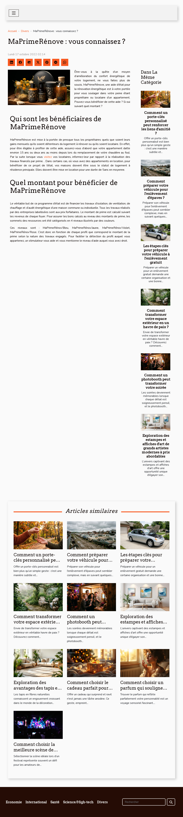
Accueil (12, 31)
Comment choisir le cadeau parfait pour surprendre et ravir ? (88, 688)
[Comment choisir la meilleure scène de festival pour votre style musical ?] (38, 725)
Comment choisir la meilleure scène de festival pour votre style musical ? (34, 752)
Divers (25, 31)
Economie (14, 802)
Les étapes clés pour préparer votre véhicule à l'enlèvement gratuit (156, 254)
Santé (55, 802)
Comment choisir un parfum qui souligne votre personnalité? (142, 688)
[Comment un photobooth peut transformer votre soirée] (155, 361)
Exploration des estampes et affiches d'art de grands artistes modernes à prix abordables (156, 446)
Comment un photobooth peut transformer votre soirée (155, 381)
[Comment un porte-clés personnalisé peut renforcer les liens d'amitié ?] (155, 99)
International (36, 802)
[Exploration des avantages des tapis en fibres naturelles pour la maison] (38, 663)
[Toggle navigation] (14, 13)
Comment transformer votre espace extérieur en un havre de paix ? (156, 318)
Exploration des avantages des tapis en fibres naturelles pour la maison (37, 690)
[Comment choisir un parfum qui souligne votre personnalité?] (144, 663)
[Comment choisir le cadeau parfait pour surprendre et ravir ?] (91, 663)
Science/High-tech (78, 802)
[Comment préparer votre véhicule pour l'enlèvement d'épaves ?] (155, 168)
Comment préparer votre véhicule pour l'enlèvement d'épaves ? (155, 189)
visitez (48, 157)
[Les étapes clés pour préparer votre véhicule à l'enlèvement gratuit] (155, 232)
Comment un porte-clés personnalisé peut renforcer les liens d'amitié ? (155, 123)
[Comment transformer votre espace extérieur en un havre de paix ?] (155, 297)
